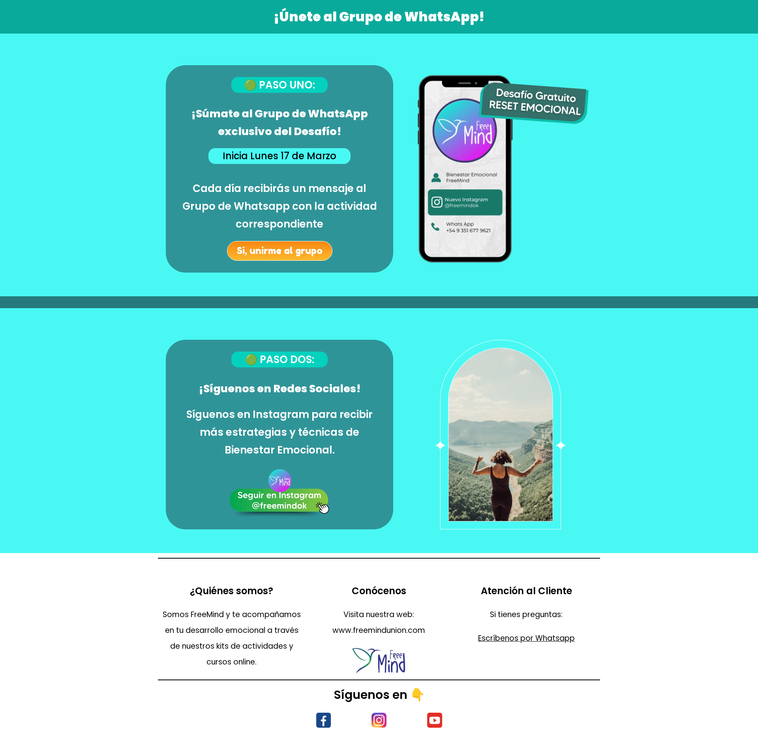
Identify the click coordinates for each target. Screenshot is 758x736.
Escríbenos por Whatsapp (526, 638)
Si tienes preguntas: (526, 614)
